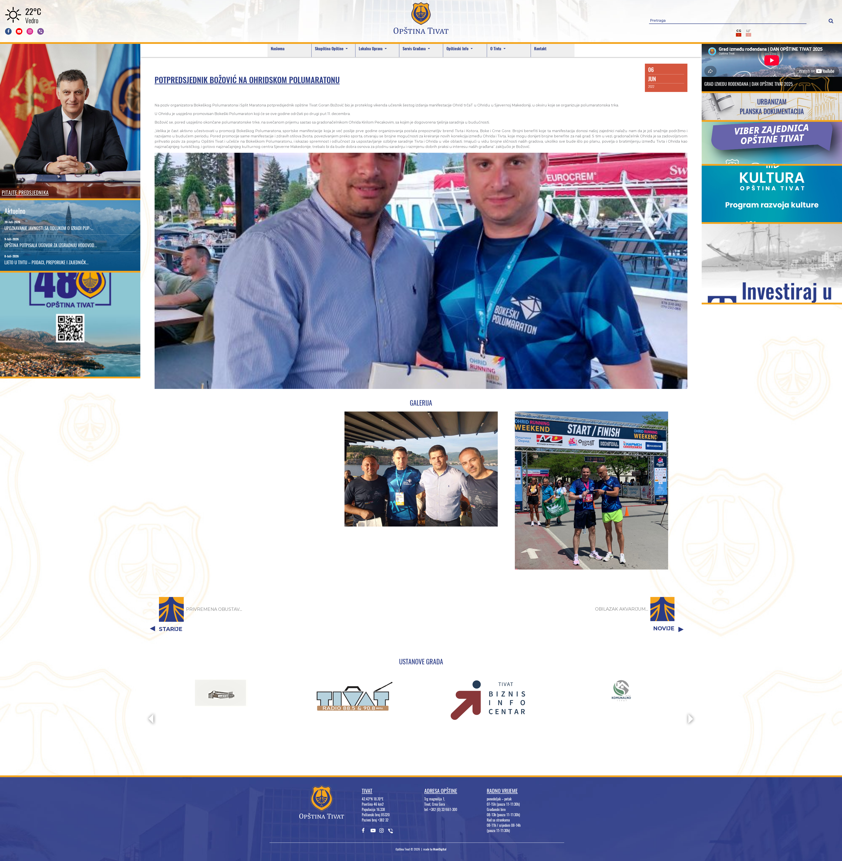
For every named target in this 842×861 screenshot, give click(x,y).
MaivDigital (439, 849)
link (70, 374)
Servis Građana (415, 48)
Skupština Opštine (329, 48)
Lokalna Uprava (371, 48)
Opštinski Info (457, 48)
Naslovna (277, 48)
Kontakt (540, 48)
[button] (831, 20)
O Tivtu (496, 48)
